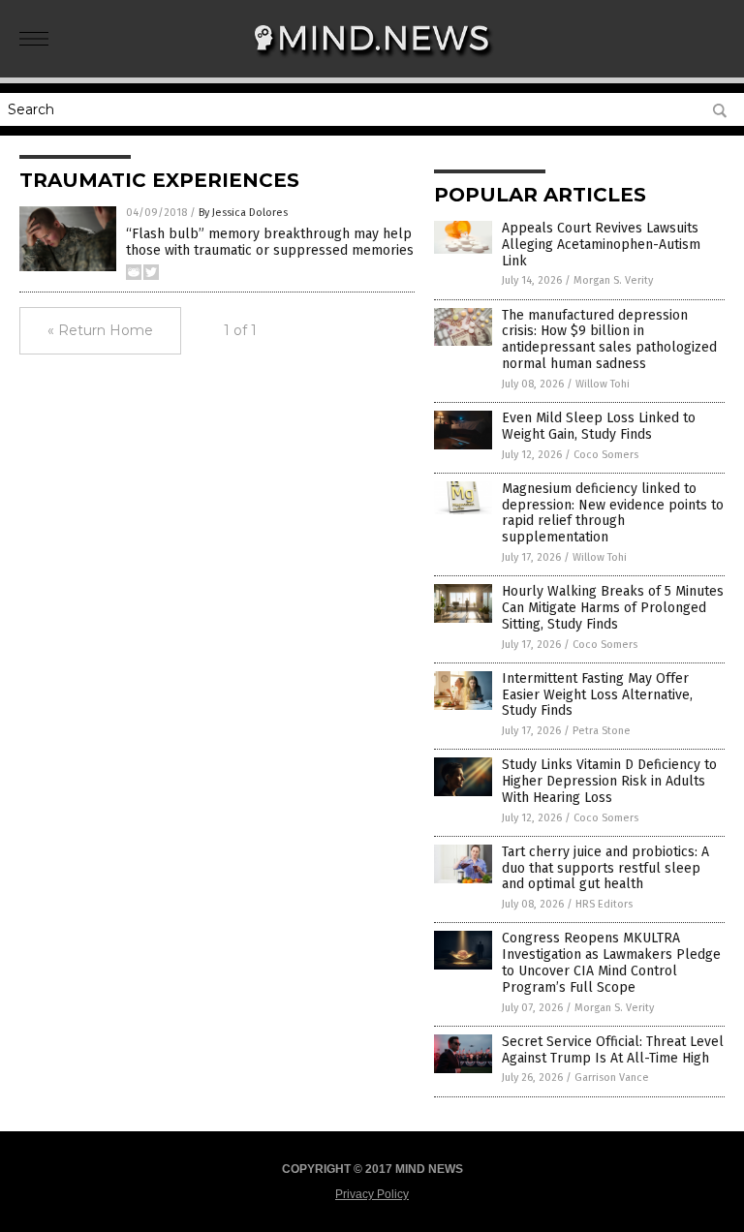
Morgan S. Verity (613, 280)
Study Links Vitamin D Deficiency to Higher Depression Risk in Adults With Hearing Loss (609, 781)
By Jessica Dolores (243, 212)
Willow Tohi (602, 384)
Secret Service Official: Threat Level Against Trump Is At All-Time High (613, 1049)
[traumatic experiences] (372, 64)
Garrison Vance (611, 1077)
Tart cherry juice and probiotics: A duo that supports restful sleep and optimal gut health (605, 868)
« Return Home (100, 330)
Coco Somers (606, 454)
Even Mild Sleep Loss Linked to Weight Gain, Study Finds (599, 426)
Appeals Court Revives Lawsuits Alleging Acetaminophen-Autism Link (601, 244)
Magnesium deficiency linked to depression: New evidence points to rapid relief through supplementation (613, 512)
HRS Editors (604, 904)
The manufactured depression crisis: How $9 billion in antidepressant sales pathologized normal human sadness (609, 339)
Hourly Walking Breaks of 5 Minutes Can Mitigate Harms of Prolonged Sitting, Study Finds (613, 607)
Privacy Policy (372, 1194)
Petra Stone (602, 730)
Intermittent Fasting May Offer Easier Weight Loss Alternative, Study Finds (597, 695)
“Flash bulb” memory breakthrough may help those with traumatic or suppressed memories (270, 242)
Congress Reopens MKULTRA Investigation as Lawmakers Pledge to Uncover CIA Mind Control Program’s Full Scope (611, 962)
